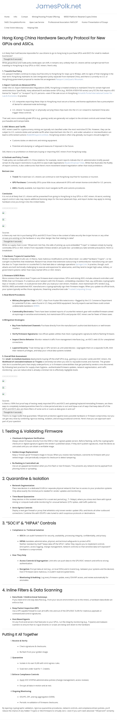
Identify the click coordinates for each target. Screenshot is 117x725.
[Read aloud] (11, 208)
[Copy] (3, 208)
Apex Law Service (36, 22)
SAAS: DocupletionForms (14, 22)
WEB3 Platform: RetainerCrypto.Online (80, 16)
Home (6, 16)
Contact (24, 16)
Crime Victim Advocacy (13, 27)
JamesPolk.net (58, 6)
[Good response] (6, 208)
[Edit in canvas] (13, 208)
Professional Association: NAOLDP (63, 22)
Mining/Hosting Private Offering (46, 16)
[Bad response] (8, 208)
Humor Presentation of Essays (95, 22)
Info (15, 16)
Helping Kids (32, 27)
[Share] (16, 208)
